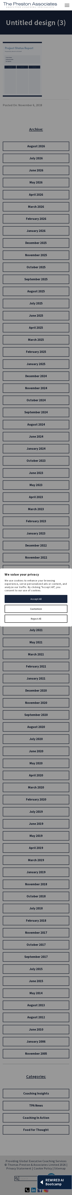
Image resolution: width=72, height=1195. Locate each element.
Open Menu (67, 5)
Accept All (36, 599)
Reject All (36, 618)
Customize (36, 608)
